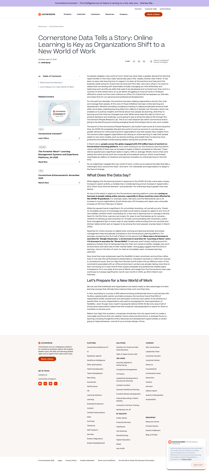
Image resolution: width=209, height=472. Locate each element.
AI (88, 351)
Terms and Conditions (106, 460)
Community (164, 9)
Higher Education (123, 440)
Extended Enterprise (95, 404)
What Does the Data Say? (51, 82)
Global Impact (151, 391)
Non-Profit (120, 448)
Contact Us (42, 375)
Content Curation (123, 385)
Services (90, 434)
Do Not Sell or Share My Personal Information (136, 460)
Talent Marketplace (94, 373)
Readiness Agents (94, 356)
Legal (60, 460)
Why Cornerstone (152, 347)
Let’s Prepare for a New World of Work (57, 87)
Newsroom (150, 378)
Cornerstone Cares (153, 373)
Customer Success (153, 356)
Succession (91, 382)
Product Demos (152, 426)
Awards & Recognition (154, 395)
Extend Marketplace (95, 443)
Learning (90, 399)
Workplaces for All (123, 410)
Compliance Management (126, 369)
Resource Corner (152, 422)
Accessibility (151, 399)
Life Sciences (121, 431)
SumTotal (90, 421)
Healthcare (120, 427)
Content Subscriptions (96, 412)
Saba (89, 417)
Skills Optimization (94, 365)
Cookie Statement (87, 460)
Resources (42, 26)
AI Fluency (120, 374)
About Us (149, 365)
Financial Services (123, 422)
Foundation (150, 369)
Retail (118, 444)
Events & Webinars (153, 430)
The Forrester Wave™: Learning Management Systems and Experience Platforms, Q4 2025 (58, 146)
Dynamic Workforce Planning (127, 389)
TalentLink (91, 426)
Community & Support (47, 379)
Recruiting (91, 378)
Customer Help (151, 9)
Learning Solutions (94, 395)
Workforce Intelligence (96, 360)
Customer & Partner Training (127, 405)
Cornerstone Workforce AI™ (98, 347)
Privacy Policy (71, 460)
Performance (92, 386)
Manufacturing (122, 435)
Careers (149, 382)
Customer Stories (153, 360)
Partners (138, 9)
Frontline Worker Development (128, 394)
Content (90, 408)
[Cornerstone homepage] (59, 343)
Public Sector (121, 418)
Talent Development (95, 369)
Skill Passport (92, 430)
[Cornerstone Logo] (46, 14)
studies (140, 246)
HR (88, 391)
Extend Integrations (95, 439)
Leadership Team (152, 351)
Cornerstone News (56, 26)
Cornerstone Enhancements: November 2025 (59, 169)
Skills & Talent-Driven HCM (126, 354)
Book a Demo (153, 14)
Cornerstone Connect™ (48, 99)
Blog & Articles (152, 435)
